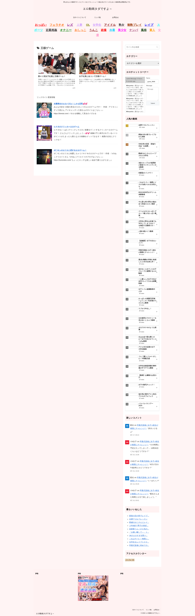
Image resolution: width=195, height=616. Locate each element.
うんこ (93, 30)
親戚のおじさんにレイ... (139, 522)
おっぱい (41, 24)
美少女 (122, 30)
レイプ (149, 24)
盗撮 (104, 30)
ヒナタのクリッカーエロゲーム (66, 127)
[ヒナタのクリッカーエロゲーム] (44, 133)
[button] (157, 47)
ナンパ (133, 30)
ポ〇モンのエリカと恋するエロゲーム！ (70, 150)
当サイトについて (138, 610)
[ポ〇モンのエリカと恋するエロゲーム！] (44, 157)
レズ (70, 24)
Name (148, 78)
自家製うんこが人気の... (139, 529)
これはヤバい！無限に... (139, 539)
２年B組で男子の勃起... (138, 526)
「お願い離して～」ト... (139, 532)
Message (149, 85)
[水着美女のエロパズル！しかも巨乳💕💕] (44, 110)
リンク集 (149, 610)
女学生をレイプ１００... (139, 542)
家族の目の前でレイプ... (139, 516)
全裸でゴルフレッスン (138, 519)
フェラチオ (57, 24)
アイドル (110, 24)
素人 (152, 30)
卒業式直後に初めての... (139, 545)
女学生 (97, 24)
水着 (112, 30)
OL (88, 24)
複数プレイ (134, 24)
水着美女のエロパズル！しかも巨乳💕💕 (70, 104)
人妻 (79, 24)
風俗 (144, 30)
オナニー (66, 30)
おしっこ (80, 30)
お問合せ (156, 610)
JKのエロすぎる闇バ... (138, 536)
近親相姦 (51, 30)
